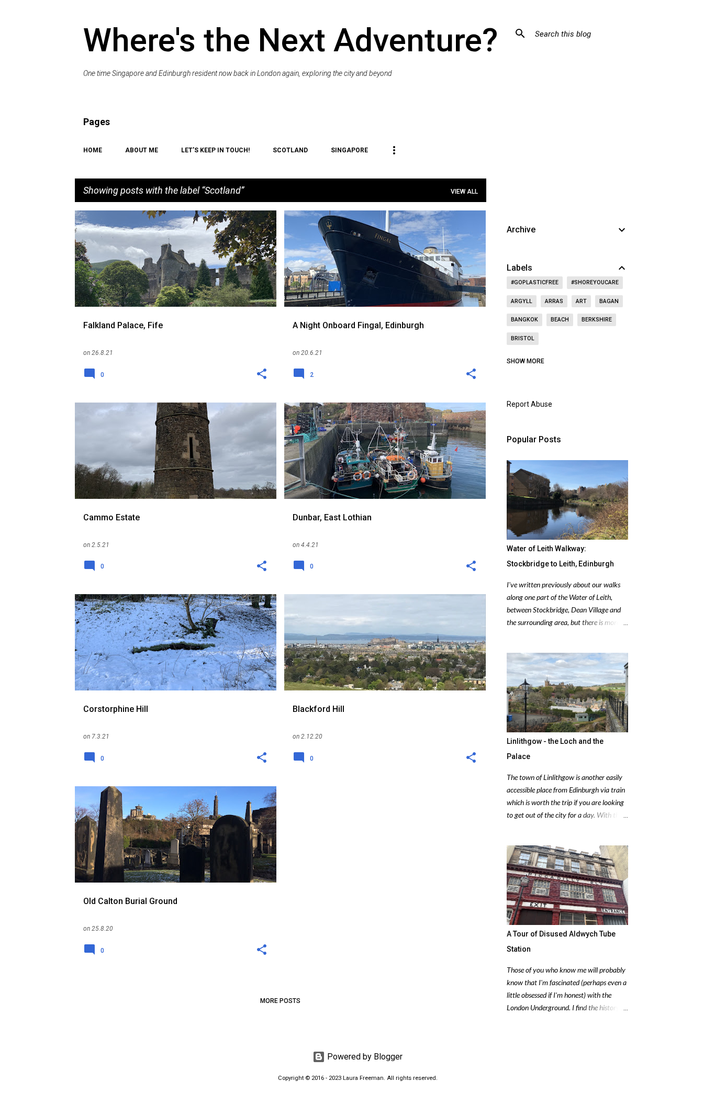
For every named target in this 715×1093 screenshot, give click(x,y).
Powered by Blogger (364, 1057)
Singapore (349, 150)
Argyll (521, 301)
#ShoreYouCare (595, 282)
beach (560, 319)
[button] (261, 374)
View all (464, 191)
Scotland (290, 150)
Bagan (609, 301)
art (581, 301)
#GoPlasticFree (534, 282)
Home (92, 150)
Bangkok (524, 319)
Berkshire (597, 319)
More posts (280, 1001)
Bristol (522, 338)
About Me (141, 150)
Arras (554, 301)
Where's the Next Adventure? (290, 40)
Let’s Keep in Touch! (215, 150)
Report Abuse (529, 404)
